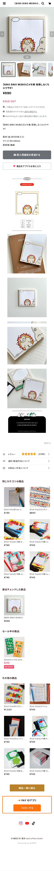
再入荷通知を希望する (28, 154)
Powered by (24, 843)
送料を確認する (30, 112)
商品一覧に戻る (27, 788)
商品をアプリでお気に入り (28, 166)
